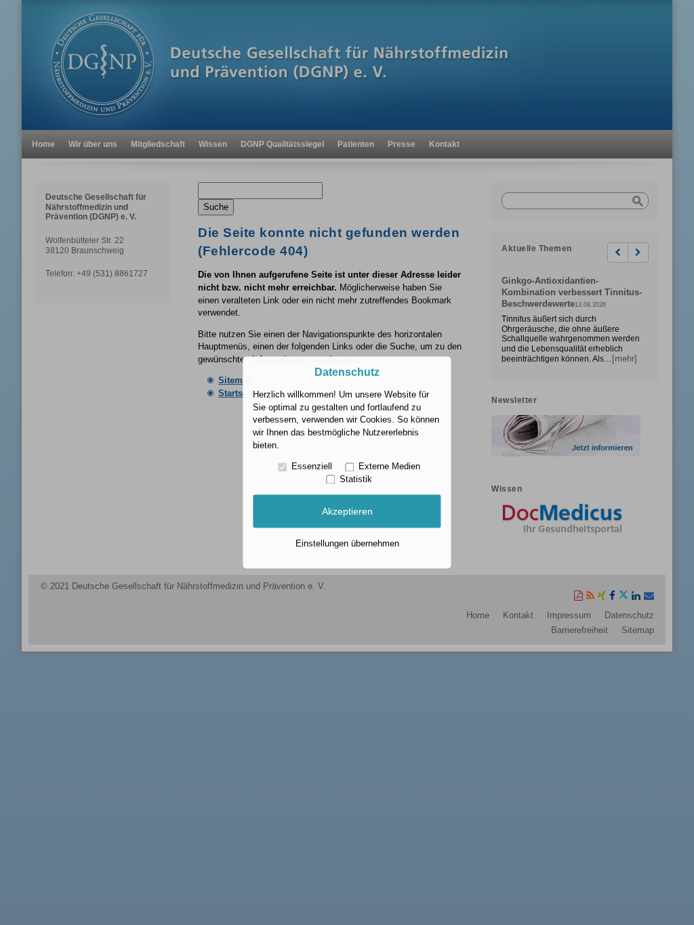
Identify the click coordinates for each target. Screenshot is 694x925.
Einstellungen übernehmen (347, 543)
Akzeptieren (347, 511)
